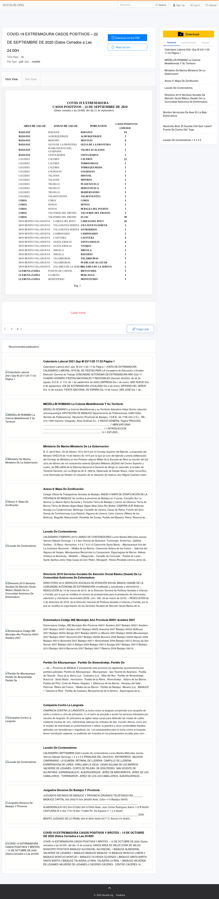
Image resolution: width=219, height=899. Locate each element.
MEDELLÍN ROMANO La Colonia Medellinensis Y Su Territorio (83, 404)
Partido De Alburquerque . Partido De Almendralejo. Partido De (84, 662)
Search (162, 5)
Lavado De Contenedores (60, 531)
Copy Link (142, 329)
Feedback (120, 895)
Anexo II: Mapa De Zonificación (63, 489)
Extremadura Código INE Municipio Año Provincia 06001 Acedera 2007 (89, 620)
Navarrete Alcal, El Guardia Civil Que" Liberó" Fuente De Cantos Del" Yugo (187, 127)
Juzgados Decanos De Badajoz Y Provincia (71, 790)
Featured (171, 42)
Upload (212, 5)
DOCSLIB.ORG (13, 5)
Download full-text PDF (127, 38)
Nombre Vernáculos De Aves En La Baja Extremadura (185, 113)
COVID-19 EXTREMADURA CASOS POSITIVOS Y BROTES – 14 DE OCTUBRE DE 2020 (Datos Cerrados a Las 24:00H (93, 834)
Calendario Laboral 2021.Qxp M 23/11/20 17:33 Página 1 (79, 361)
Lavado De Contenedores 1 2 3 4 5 (182, 140)
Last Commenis (188, 42)
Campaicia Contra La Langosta (63, 705)
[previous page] (4, 329)
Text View (31, 79)
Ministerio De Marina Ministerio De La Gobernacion (76, 446)
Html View (11, 79)
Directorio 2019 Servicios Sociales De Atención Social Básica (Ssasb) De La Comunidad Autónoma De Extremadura (92, 575)
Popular (205, 42)
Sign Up (180, 5)
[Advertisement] (109, 19)
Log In (196, 5)
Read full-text (122, 47)
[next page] (21, 329)
